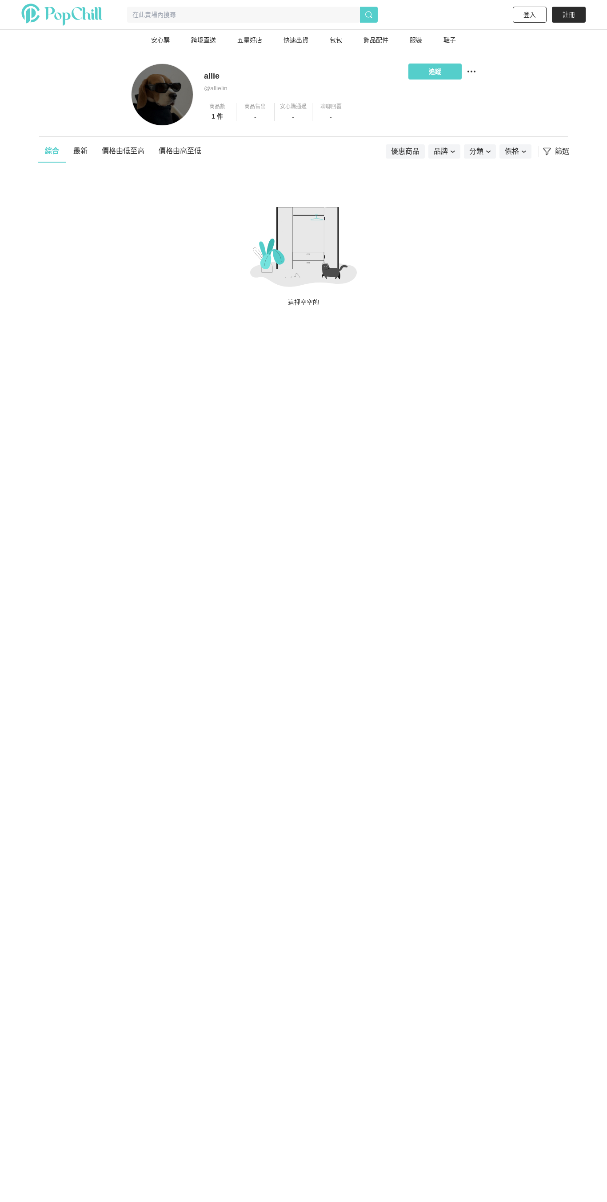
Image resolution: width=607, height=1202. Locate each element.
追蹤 (435, 71)
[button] (217, 112)
